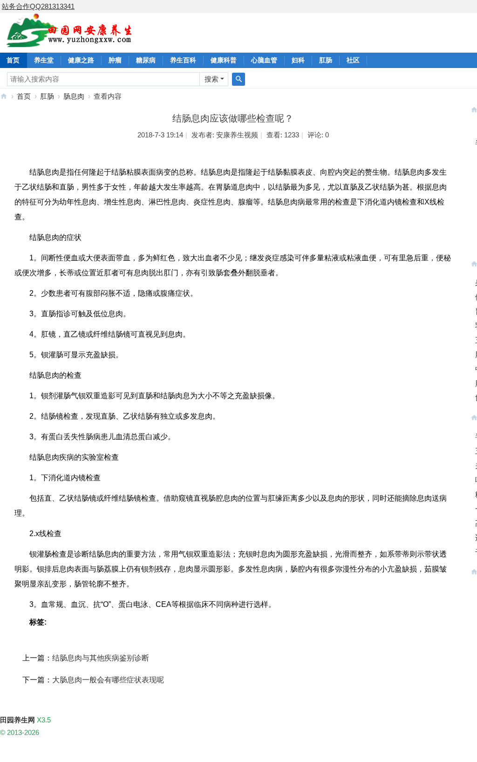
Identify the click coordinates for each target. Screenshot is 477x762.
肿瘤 (115, 60)
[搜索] (238, 79)
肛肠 (325, 60)
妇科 (298, 60)
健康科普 (224, 60)
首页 (24, 96)
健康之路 (81, 60)
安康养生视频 (237, 135)
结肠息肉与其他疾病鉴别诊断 (100, 658)
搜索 (211, 79)
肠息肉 (73, 96)
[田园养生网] (69, 42)
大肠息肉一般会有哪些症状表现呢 (108, 680)
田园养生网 (3, 96)
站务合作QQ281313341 (38, 6)
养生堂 (44, 60)
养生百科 (183, 60)
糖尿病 (146, 60)
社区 (353, 60)
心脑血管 (264, 60)
